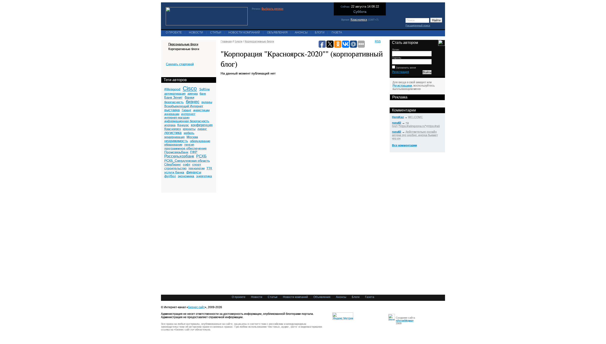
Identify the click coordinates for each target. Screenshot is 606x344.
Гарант (186, 110)
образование (173, 144)
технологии (196, 168)
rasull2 (396, 123)
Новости (196, 32)
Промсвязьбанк (176, 152)
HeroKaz (398, 117)
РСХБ (201, 156)
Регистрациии (402, 85)
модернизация (174, 137)
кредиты (189, 129)
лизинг (202, 129)
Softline (204, 89)
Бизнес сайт (196, 307)
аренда (192, 93)
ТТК (209, 168)
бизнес (192, 101)
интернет (188, 114)
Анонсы (301, 32)
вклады (206, 102)
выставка (172, 110)
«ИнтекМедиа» (405, 320)
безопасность (174, 102)
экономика (186, 176)
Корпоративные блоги (259, 41)
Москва (192, 137)
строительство (175, 168)
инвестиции (201, 110)
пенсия (189, 144)
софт (186, 164)
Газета (337, 32)
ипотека (169, 125)
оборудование (200, 141)
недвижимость (176, 141)
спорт (196, 164)
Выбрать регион (272, 8)
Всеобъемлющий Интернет (183, 106)
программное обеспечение (185, 148)
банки (189, 97)
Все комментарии (404, 145)
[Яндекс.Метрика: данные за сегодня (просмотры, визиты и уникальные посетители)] (342, 316)
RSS (378, 41)
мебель (189, 133)
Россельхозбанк (179, 156)
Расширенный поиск (417, 25)
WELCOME (415, 117)
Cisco (190, 88)
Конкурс (183, 125)
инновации (171, 114)
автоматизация (175, 93)
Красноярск (359, 19)
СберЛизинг (172, 164)
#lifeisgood (172, 89)
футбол (170, 176)
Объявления (277, 32)
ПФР (193, 152)
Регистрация (400, 72)
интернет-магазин (176, 117)
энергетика (204, 176)
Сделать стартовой (180, 64)
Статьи (215, 32)
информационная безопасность (186, 121)
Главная (226, 41)
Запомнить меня (405, 67)
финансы (193, 172)
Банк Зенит (173, 97)
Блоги (320, 32)
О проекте (174, 32)
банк (203, 93)
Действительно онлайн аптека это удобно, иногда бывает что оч (415, 135)
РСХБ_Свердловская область (187, 161)
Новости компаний (244, 32)
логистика (173, 133)
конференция (202, 125)
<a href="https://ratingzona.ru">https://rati (416, 124)
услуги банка (174, 172)
